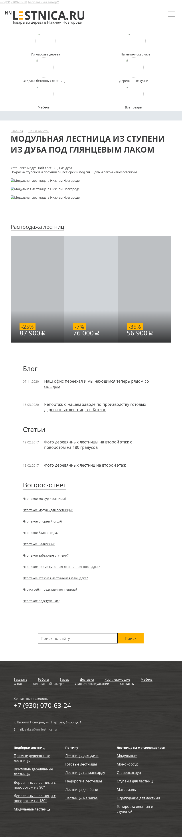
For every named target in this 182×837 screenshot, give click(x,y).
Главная (17, 131)
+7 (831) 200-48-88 (13, 2)
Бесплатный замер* (43, 2)
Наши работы (38, 131)
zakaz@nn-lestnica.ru (41, 729)
